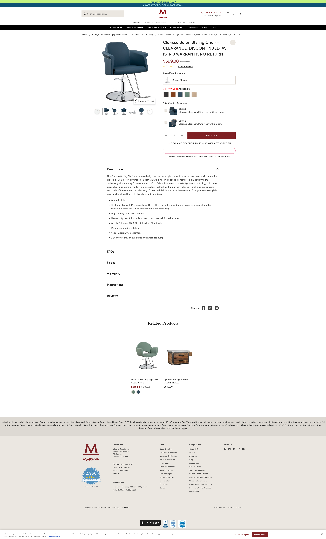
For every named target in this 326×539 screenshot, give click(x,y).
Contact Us (193, 449)
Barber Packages (167, 477)
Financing (164, 484)
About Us (193, 456)
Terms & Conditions (197, 470)
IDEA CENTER (161, 22)
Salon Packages (166, 470)
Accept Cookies (260, 534)
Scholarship (194, 463)
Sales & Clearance (167, 466)
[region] (163, 534)
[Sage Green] (133, 392)
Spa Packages (166, 473)
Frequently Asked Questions (200, 477)
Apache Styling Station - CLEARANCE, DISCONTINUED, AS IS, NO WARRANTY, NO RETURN (178, 381)
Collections (164, 463)
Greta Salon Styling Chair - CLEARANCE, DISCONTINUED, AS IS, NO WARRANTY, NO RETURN (145, 381)
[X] (210, 308)
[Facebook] (203, 308)
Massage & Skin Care (168, 456)
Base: (174, 72)
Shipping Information (198, 481)
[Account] (234, 13)
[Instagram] (229, 449)
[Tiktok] (239, 449)
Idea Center (165, 481)
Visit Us (192, 452)
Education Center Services (200, 488)
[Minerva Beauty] (163, 13)
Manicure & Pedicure (168, 452)
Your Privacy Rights (241, 534)
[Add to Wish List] (233, 42)
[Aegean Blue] (138, 392)
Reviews (163, 488)
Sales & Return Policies (198, 473)
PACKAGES (148, 22)
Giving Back (194, 491)
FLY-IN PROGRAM (178, 22)
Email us (116, 473)
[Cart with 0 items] (241, 13)
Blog (191, 459)
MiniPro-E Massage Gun (174, 422)
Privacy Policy (195, 466)
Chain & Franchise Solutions (200, 484)
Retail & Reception (167, 459)
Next (149, 111)
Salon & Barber (166, 449)
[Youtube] (243, 449)
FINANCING (135, 22)
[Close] (322, 534)
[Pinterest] (216, 308)
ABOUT (192, 22)
